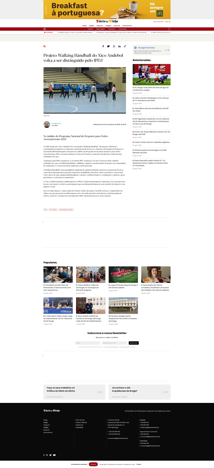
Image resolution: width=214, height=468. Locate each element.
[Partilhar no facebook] (103, 46)
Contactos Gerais (113, 420)
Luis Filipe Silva (56, 123)
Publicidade (79, 427)
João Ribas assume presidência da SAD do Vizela (149, 108)
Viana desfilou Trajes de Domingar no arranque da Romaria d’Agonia (88, 268)
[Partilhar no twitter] (108, 46)
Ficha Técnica (80, 420)
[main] (107, 222)
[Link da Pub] (107, 9)
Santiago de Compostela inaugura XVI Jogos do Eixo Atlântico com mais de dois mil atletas (98, 32)
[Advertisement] (107, 232)
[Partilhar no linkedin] (119, 46)
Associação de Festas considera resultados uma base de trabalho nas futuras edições (154, 269)
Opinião (90, 29)
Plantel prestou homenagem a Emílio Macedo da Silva (151, 150)
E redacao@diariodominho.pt (149, 427)
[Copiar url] (125, 46)
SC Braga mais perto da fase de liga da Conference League (150, 66)
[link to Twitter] (50, 455)
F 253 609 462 (144, 434)
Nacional (117, 26)
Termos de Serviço (124, 347)
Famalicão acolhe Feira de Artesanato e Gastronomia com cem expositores (57, 268)
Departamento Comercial (148, 432)
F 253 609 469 (144, 425)
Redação (143, 420)
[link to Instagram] (47, 455)
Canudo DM (122, 29)
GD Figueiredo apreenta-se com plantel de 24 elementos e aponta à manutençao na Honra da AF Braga (150, 121)
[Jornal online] (52, 22)
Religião (108, 26)
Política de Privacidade (111, 347)
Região (91, 26)
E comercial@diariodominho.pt (118, 438)
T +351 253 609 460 (114, 432)
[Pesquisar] (169, 29)
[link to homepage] (107, 21)
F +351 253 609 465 (114, 434)
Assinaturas (79, 425)
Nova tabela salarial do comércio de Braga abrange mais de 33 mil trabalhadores (90, 299)
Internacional (127, 26)
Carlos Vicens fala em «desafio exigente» (147, 142)
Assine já (93, 464)
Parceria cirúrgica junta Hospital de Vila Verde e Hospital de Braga (122, 299)
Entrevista (111, 29)
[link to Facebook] (43, 455)
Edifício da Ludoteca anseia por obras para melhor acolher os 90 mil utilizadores (149, 32)
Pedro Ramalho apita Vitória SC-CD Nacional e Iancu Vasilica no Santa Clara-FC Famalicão (151, 161)
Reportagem (100, 29)
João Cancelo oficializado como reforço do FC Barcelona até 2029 (149, 99)
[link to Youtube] (54, 455)
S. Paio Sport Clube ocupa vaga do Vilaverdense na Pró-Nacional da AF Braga (57, 299)
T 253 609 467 (144, 422)
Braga (85, 26)
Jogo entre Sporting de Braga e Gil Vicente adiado (123, 268)
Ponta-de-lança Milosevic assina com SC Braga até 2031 (150, 132)
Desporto (100, 26)
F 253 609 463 (144, 443)
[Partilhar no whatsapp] (114, 46)
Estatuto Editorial (81, 422)
